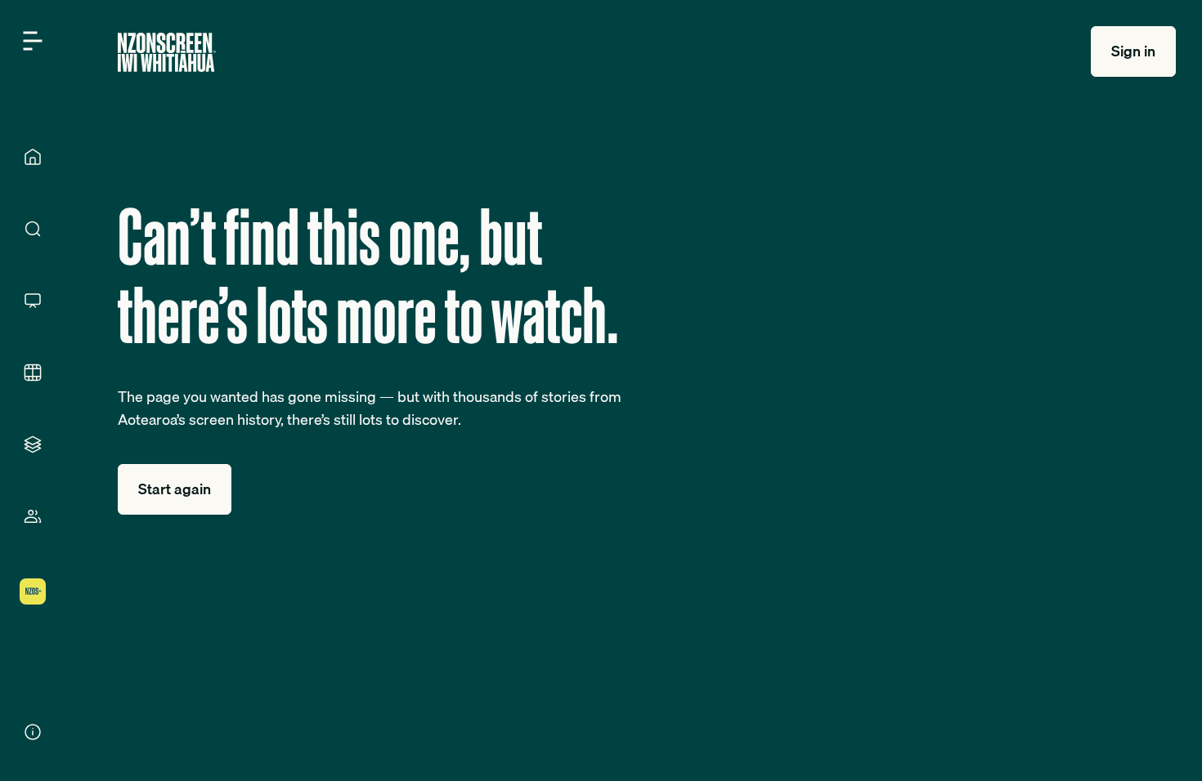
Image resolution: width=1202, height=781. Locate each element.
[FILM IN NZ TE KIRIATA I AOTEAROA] (32, 372)
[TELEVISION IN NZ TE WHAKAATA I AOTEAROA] (32, 301)
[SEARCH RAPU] (32, 229)
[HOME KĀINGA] (32, 157)
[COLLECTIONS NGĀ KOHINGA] (32, 444)
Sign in (1133, 51)
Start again (174, 489)
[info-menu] (32, 732)
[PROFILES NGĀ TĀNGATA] (32, 516)
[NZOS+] (32, 591)
